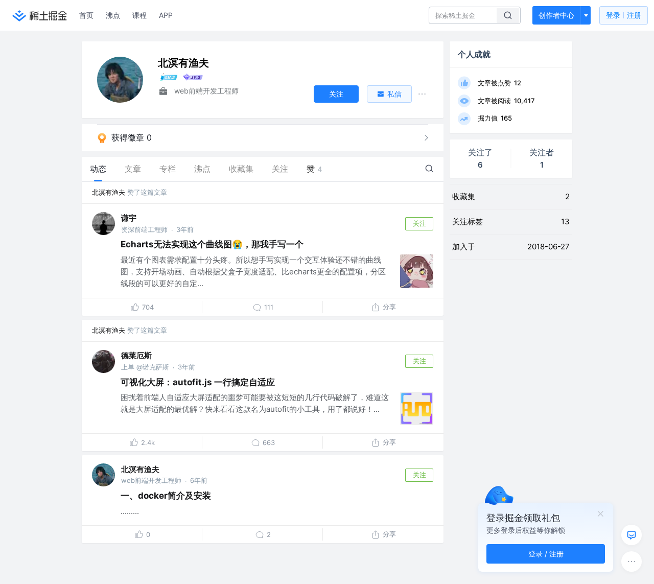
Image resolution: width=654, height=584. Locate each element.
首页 (86, 15)
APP (166, 15)
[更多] (631, 561)
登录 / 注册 (546, 553)
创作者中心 (556, 15)
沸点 (113, 15)
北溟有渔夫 (108, 192)
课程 (139, 15)
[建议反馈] (631, 535)
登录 (623, 15)
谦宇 (128, 218)
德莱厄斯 (136, 355)
